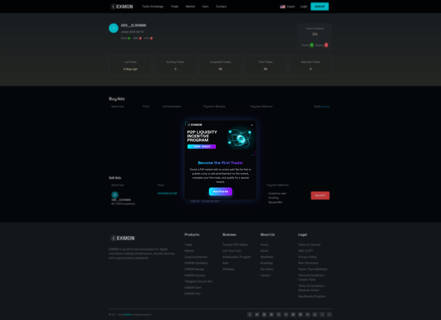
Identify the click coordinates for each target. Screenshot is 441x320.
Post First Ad (220, 191)
